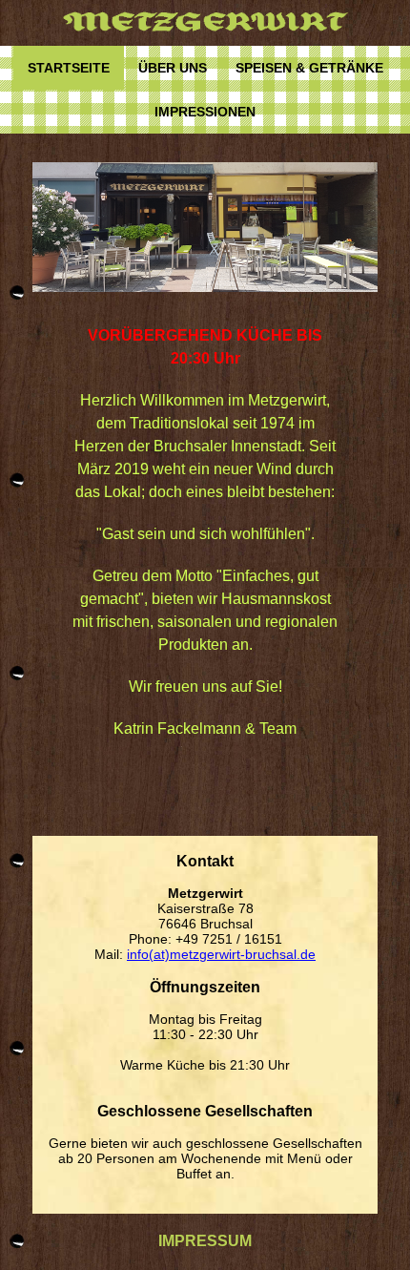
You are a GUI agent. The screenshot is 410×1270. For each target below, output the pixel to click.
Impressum (205, 1241)
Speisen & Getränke (309, 67)
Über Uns (172, 67)
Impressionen (205, 111)
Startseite (69, 67)
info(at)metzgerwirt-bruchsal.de (221, 954)
